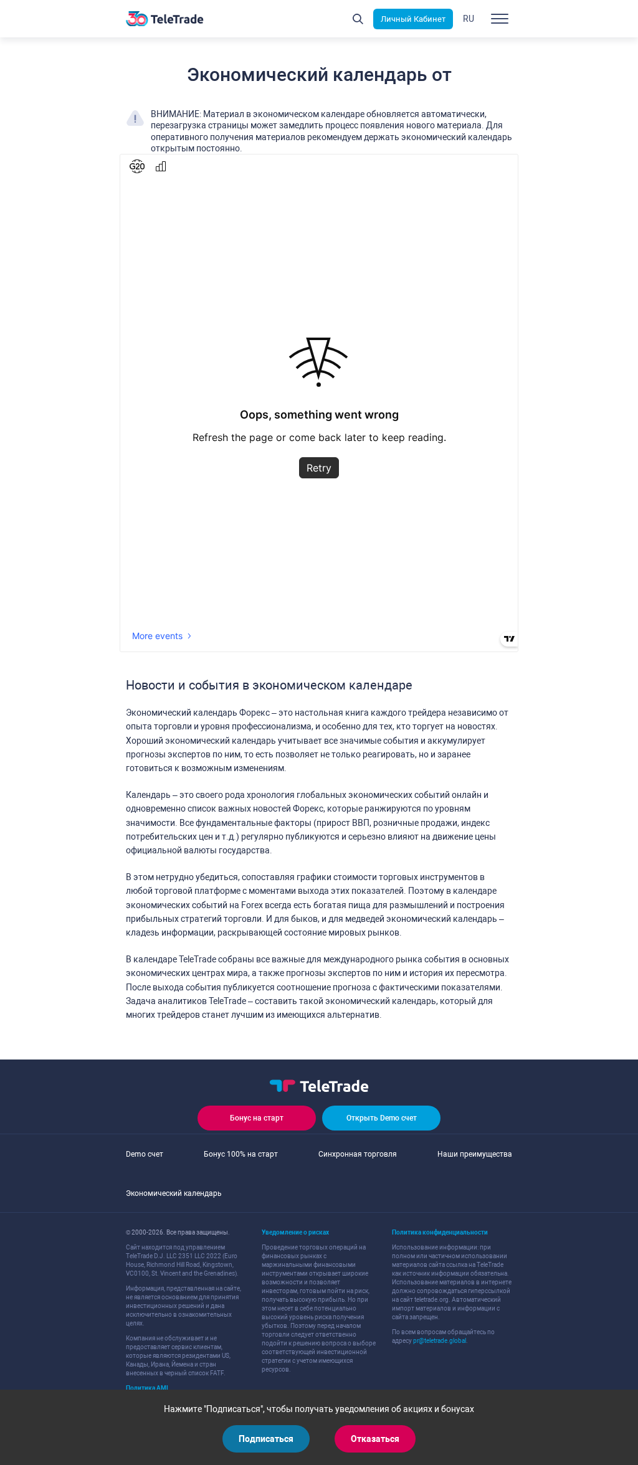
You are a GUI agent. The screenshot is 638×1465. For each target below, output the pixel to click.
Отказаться (375, 1439)
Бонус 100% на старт (241, 1154)
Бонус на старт (256, 1118)
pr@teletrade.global (439, 1340)
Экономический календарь (174, 1193)
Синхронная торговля (357, 1154)
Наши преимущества (474, 1154)
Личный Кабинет (413, 19)
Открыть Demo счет (381, 1118)
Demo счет (144, 1154)
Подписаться (266, 1439)
